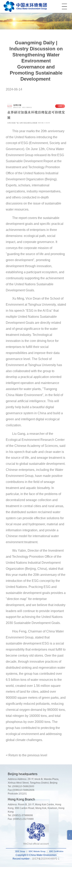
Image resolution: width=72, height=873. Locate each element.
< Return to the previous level (26, 755)
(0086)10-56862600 (23, 786)
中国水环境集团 (25, 6)
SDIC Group (20, 851)
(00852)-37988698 (22, 815)
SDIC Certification (56, 851)
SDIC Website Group (36, 851)
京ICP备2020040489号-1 (45, 858)
